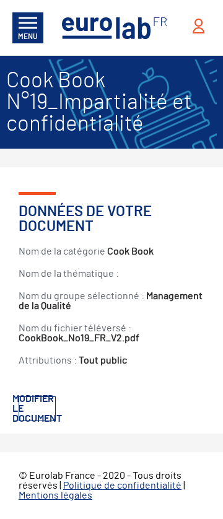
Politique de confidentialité (122, 486)
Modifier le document (37, 408)
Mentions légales (55, 495)
